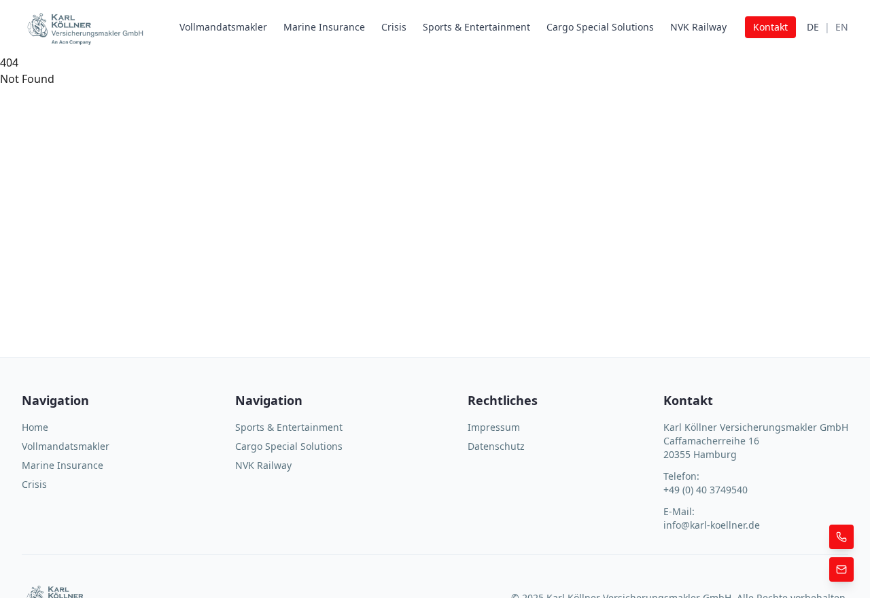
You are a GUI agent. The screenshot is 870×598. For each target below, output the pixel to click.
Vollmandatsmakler (223, 26)
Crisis (393, 26)
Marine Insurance (324, 26)
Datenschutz (496, 446)
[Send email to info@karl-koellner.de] (841, 569)
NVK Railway (698, 26)
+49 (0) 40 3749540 (705, 489)
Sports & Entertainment (476, 26)
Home (35, 427)
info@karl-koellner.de (711, 524)
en (841, 26)
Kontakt (770, 26)
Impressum (494, 427)
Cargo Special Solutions (600, 26)
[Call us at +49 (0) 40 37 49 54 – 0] (841, 537)
